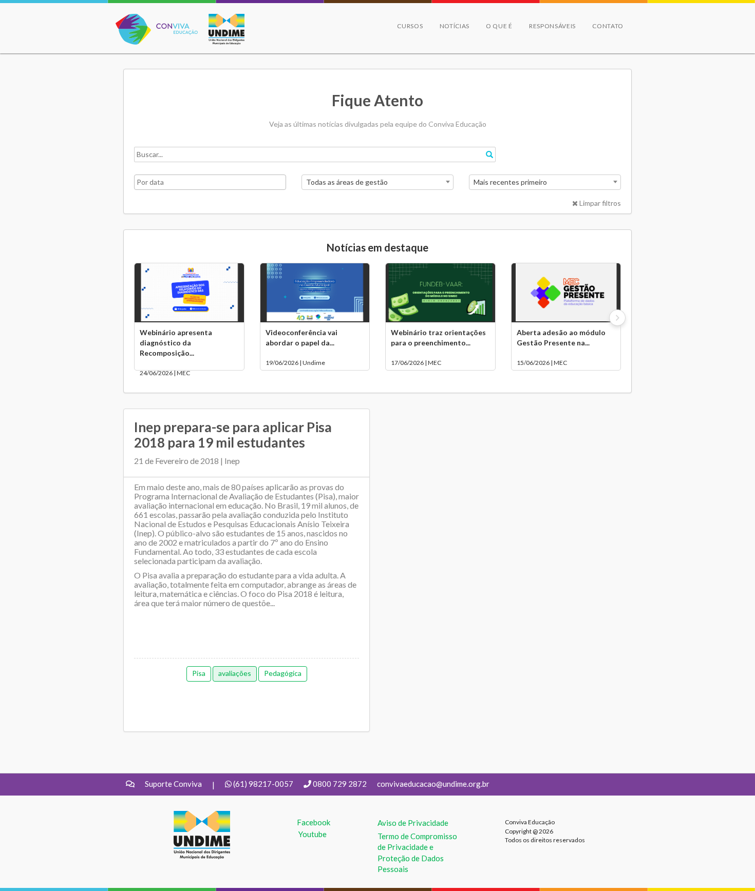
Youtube (312, 834)
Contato (608, 26)
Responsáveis (552, 26)
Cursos (410, 26)
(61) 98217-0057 (263, 783)
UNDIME (189, 816)
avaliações (234, 673)
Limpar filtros (599, 203)
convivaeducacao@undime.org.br (433, 783)
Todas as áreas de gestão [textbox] (347, 182)
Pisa (198, 673)
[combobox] (377, 182)
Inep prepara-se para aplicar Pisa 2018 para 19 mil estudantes (233, 435)
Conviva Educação (152, 19)
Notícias (455, 26)
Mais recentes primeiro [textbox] (510, 182)
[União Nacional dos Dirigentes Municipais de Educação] (221, 29)
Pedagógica (282, 673)
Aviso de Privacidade (413, 822)
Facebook (313, 822)
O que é (499, 26)
